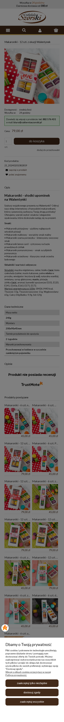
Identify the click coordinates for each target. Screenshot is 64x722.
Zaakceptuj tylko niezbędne (32, 683)
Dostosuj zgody (32, 692)
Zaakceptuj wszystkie (32, 701)
